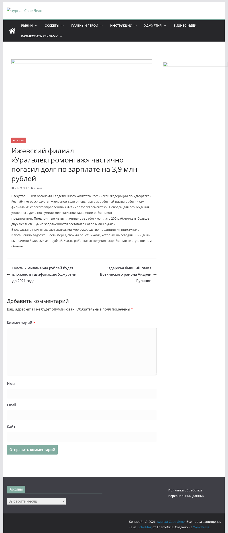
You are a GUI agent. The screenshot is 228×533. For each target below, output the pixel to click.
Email (11, 405)
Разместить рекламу (39, 36)
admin (38, 188)
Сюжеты (52, 25)
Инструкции (121, 25)
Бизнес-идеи (185, 25)
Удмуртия (153, 25)
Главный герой (84, 25)
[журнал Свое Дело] (12, 31)
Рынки (27, 25)
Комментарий (21, 322)
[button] (35, 25)
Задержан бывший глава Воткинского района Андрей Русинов (125, 274)
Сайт (11, 426)
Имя (11, 383)
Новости (18, 140)
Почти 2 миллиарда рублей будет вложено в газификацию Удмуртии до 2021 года (44, 274)
